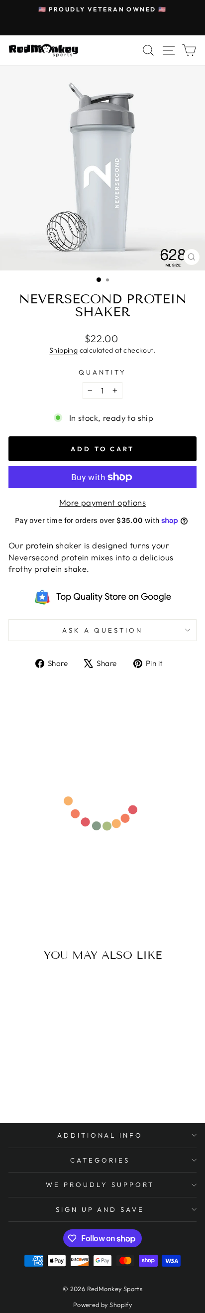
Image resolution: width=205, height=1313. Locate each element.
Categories (100, 1160)
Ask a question (102, 630)
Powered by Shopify (102, 1305)
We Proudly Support (100, 1184)
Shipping (63, 350)
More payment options (102, 502)
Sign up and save (100, 1209)
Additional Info (100, 1135)
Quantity (103, 372)
